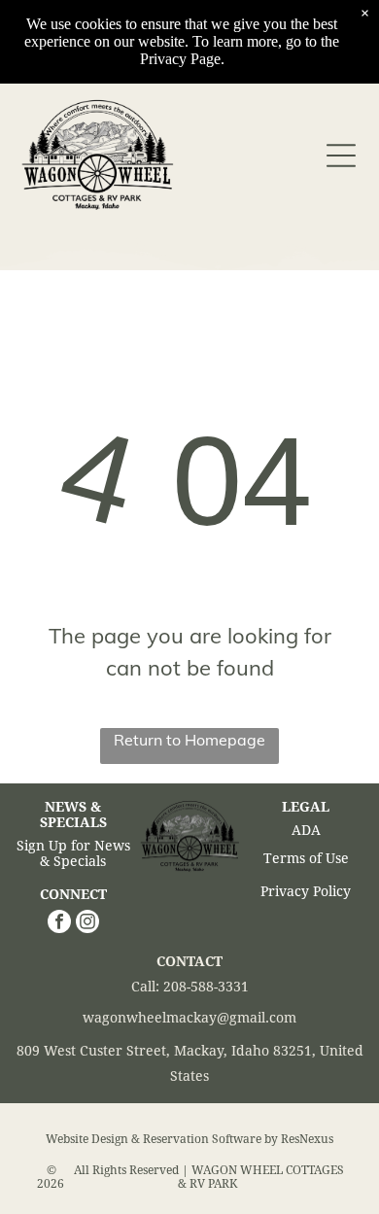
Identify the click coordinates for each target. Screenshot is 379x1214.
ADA (306, 830)
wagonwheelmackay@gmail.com (189, 1017)
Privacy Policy (305, 891)
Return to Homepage (189, 739)
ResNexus (307, 1139)
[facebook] (59, 924)
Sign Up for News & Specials (73, 853)
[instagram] (87, 924)
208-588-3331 (206, 986)
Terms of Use (306, 858)
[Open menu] (341, 155)
